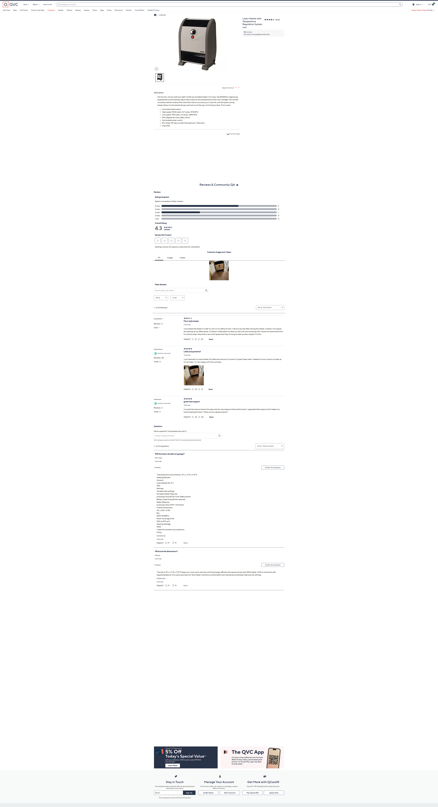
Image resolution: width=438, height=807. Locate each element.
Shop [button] (25, 4)
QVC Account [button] (229, 793)
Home (109, 10)
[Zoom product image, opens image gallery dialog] (156, 69)
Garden (61, 10)
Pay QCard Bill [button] (253, 793)
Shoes (95, 10)
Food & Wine (139, 10)
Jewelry (87, 10)
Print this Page (234, 134)
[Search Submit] (400, 4)
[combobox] (227, 4)
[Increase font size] (236, 87)
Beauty (78, 10)
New (15, 10)
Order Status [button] (208, 793)
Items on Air (47, 4)
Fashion (69, 10)
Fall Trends (24, 10)
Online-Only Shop (37, 10)
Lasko (244, 27)
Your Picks (6, 10)
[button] (414, 4)
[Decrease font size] (239, 87)
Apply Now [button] (274, 793)
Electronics (119, 10)
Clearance (51, 10)
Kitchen (129, 10)
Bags (102, 10)
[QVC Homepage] (155, 15)
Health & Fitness (153, 10)
